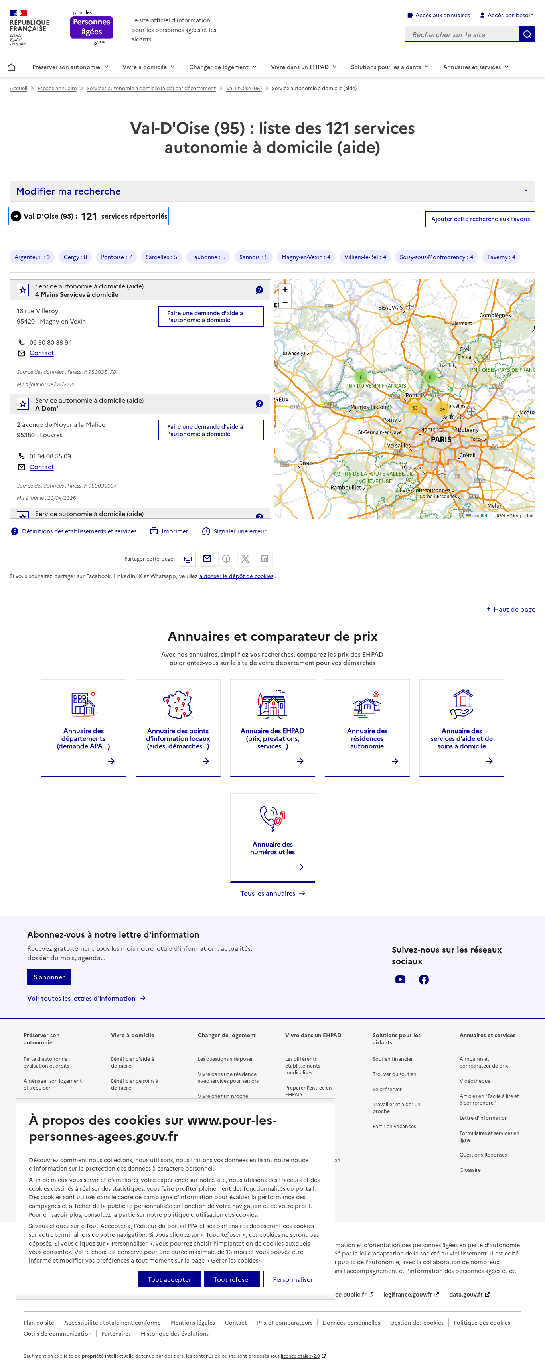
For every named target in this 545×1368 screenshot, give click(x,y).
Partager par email (207, 559)
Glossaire (470, 1169)
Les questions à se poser (225, 1058)
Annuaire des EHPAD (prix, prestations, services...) (272, 738)
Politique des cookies (482, 1322)
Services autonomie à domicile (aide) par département (151, 88)
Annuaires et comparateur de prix (484, 1062)
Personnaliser (293, 1279)
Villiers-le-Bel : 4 (365, 256)
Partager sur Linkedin (264, 559)
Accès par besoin (511, 15)
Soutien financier (393, 1058)
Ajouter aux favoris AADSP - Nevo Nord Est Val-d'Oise (28, 519)
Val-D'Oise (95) (244, 88)
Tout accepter (169, 1279)
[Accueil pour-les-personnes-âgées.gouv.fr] (91, 28)
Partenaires (116, 1333)
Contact (42, 352)
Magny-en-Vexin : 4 (306, 256)
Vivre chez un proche (223, 1095)
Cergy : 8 (75, 256)
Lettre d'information (484, 1117)
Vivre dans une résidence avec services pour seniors (228, 1077)
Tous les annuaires (267, 893)
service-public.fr (344, 1294)
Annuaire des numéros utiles (272, 847)
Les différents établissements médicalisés (302, 1065)
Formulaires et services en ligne (489, 1136)
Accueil (11, 65)
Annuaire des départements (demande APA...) (83, 738)
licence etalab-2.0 (300, 1355)
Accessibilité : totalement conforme (112, 1322)
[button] (361, 377)
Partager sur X (245, 559)
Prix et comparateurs (284, 1322)
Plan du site (39, 1322)
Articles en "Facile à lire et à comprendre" (489, 1099)
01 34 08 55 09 (50, 456)
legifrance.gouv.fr (407, 1294)
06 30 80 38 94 (51, 342)
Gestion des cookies (417, 1322)
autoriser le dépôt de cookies (236, 575)
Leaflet (479, 515)
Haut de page (514, 609)
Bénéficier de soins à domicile (134, 1084)
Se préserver (387, 1089)
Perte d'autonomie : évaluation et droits (47, 1062)
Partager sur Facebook (226, 559)
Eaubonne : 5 (208, 256)
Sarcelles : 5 (161, 256)
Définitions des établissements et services (79, 531)
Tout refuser (232, 1279)
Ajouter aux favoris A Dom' (28, 405)
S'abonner (49, 976)
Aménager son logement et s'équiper (53, 1084)
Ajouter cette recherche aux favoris (480, 219)
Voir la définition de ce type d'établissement (259, 290)
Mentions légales (193, 1322)
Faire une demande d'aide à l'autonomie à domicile (205, 316)
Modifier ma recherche (68, 190)
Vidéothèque (475, 1080)
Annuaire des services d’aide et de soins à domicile (462, 738)
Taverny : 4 (501, 256)
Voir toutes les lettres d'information (81, 998)
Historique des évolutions (175, 1333)
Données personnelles (351, 1322)
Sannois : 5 (253, 256)
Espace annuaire (57, 88)
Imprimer (175, 531)
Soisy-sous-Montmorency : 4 (436, 256)
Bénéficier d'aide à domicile (132, 1062)
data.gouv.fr (466, 1294)
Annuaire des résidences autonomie (367, 738)
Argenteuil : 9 (32, 256)
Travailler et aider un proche (397, 1107)
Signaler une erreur (240, 531)
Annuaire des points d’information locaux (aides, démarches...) (178, 738)
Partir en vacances (394, 1126)
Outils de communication (57, 1333)
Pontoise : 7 (116, 256)
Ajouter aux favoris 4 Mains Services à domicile (28, 292)
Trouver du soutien (395, 1073)
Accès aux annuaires (442, 15)
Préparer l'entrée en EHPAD (308, 1091)
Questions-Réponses (483, 1154)
